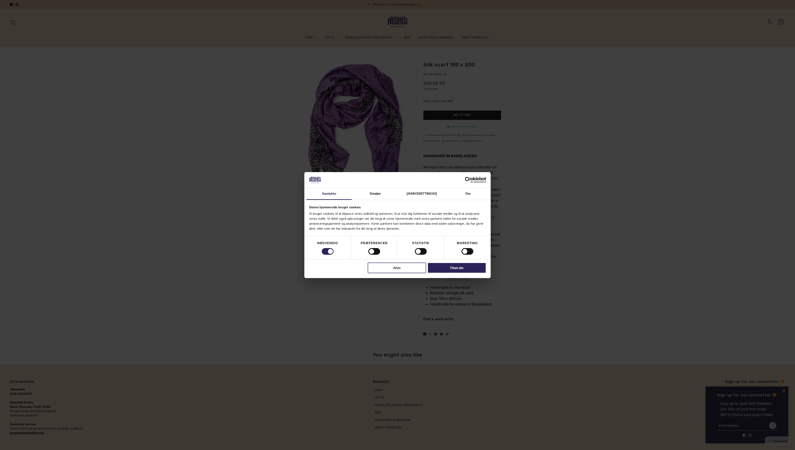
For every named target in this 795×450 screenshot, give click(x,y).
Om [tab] (468, 193)
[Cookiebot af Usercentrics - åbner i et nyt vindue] (468, 180)
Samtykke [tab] (329, 193)
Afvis (397, 268)
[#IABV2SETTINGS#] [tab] (422, 193)
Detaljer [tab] (375, 193)
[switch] (374, 251)
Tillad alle (457, 268)
